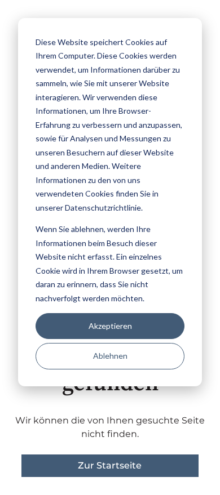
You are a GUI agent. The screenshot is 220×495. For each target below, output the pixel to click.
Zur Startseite (110, 465)
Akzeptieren (110, 326)
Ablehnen (110, 355)
